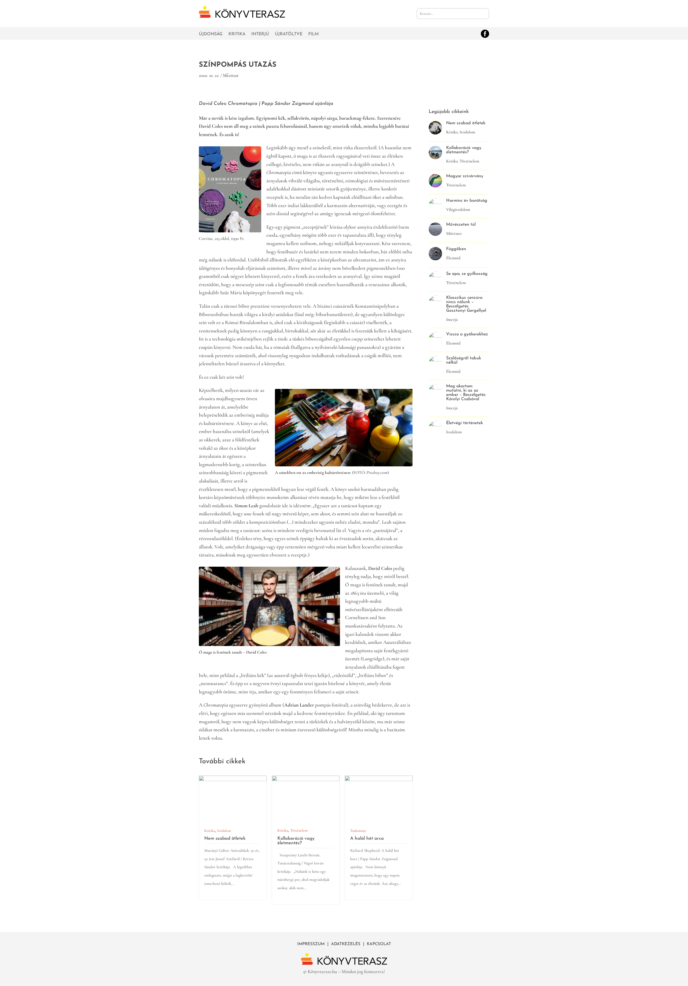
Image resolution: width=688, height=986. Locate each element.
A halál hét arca (367, 838)
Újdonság (211, 34)
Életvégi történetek (464, 423)
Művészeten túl (461, 224)
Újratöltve (288, 34)
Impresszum (311, 944)
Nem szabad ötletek (225, 838)
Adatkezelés (345, 944)
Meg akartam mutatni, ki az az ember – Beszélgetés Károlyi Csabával (466, 392)
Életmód (453, 258)
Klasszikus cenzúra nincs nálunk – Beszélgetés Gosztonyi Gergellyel (466, 304)
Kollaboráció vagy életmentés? (296, 840)
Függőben (456, 249)
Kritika (236, 34)
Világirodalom (458, 209)
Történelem (299, 830)
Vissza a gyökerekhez (467, 334)
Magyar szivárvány (464, 176)
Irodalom (224, 830)
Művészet (230, 75)
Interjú (260, 34)
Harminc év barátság (466, 200)
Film (313, 34)
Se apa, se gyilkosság (467, 274)
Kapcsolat (379, 944)
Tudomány (358, 830)
